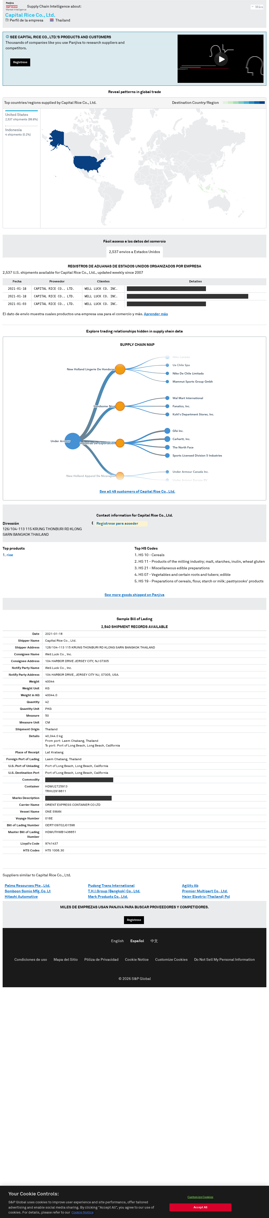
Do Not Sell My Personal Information (224, 960)
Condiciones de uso (30, 960)
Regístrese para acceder (117, 523)
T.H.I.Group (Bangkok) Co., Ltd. (114, 891)
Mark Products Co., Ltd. (108, 897)
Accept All (200, 1207)
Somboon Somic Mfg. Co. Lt (28, 891)
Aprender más (156, 314)
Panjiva (16, 6)
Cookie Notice (137, 960)
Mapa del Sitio (66, 960)
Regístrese (20, 62)
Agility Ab (190, 886)
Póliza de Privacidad (101, 960)
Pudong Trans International (111, 886)
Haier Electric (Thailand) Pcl (206, 897)
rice (10, 555)
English (117, 941)
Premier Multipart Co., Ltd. (205, 891)
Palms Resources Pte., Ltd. (27, 886)
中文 (154, 941)
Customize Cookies (171, 960)
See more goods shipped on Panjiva (134, 595)
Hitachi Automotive (21, 897)
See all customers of (137, 491)
